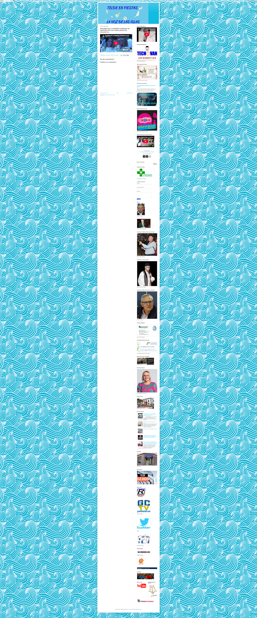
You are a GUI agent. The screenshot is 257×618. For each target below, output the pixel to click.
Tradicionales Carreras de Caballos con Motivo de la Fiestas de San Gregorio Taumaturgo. (149, 414)
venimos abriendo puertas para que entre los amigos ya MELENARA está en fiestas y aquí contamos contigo (150, 443)
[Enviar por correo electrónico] (123, 55)
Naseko (129, 609)
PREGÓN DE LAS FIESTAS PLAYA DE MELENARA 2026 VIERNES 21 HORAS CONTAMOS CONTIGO (149, 436)
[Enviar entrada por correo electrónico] (121, 55)
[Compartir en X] (126, 55)
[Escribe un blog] (124, 55)
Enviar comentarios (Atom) (110, 94)
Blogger (140, 609)
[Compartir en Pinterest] (128, 55)
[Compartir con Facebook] (127, 55)
